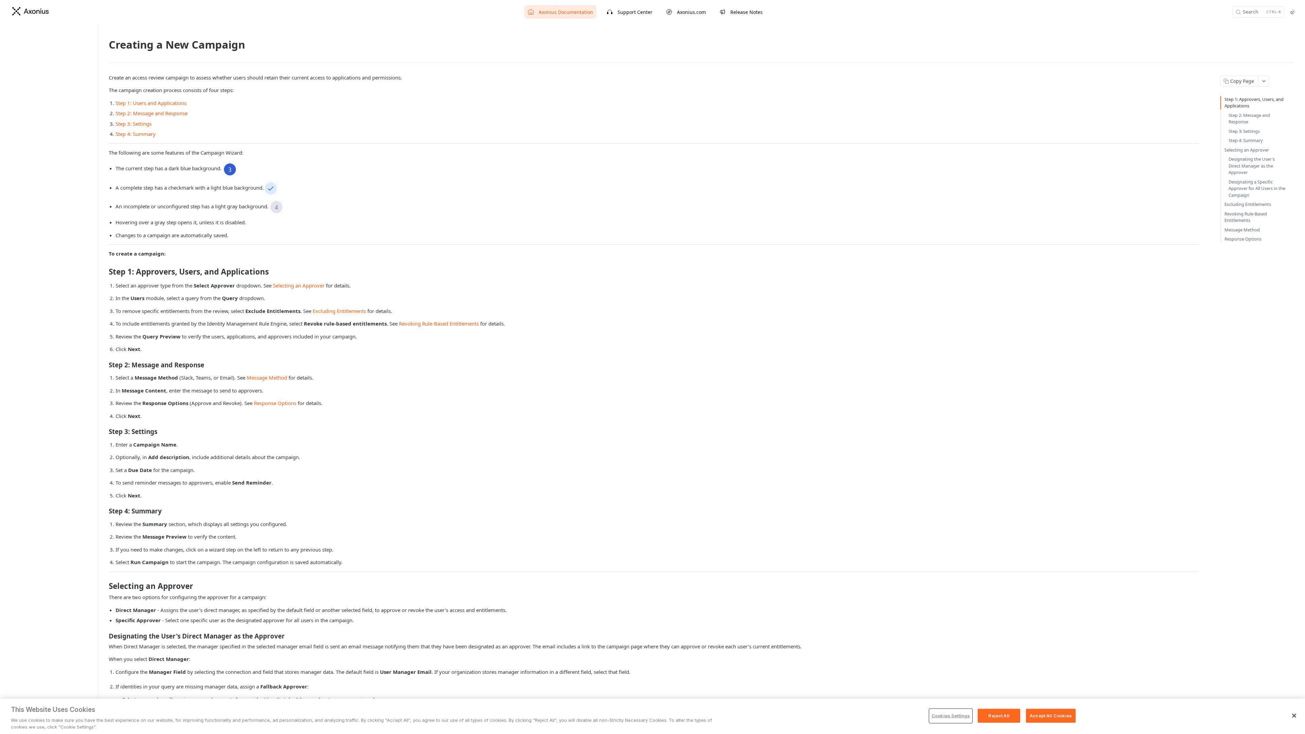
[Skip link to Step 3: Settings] (104, 431)
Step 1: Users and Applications (151, 103)
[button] (230, 168)
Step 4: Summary (136, 133)
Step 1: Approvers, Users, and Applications (1254, 102)
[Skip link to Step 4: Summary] (104, 511)
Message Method (267, 377)
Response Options (275, 403)
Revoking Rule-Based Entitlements (439, 323)
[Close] (1294, 715)
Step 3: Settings (134, 123)
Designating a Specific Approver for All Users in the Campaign (1257, 188)
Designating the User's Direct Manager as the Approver (1252, 165)
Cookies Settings (951, 715)
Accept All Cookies (1051, 715)
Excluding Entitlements (339, 311)
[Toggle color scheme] (1292, 11)
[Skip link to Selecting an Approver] (104, 586)
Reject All (998, 715)
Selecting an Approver (299, 285)
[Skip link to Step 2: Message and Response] (104, 365)
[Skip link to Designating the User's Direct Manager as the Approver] (104, 635)
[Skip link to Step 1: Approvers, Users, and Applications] (104, 271)
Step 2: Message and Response (152, 113)
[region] (652, 716)
